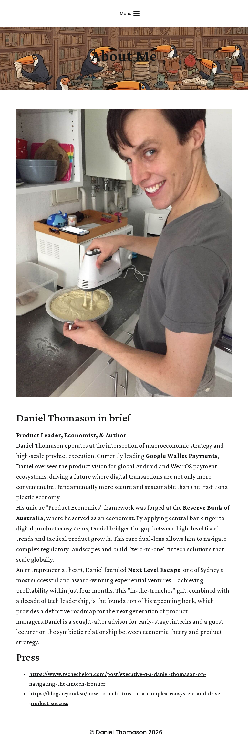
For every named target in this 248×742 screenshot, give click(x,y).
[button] (130, 13)
